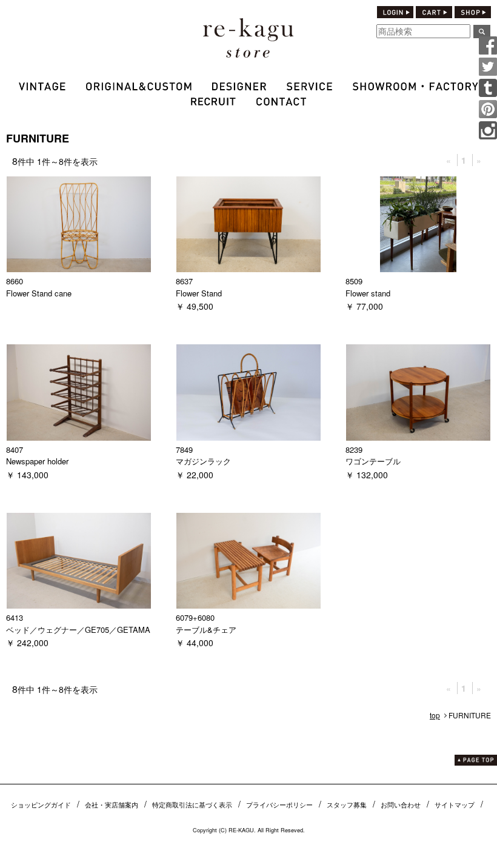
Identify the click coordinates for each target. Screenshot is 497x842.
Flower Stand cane (39, 293)
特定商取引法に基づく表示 (192, 804)
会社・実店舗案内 (111, 804)
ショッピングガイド (41, 804)
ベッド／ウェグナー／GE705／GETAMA (78, 629)
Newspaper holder (37, 461)
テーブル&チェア (206, 629)
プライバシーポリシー (279, 804)
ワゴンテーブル (373, 461)
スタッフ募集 (347, 804)
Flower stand (367, 293)
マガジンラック (203, 461)
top (435, 715)
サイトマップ (455, 804)
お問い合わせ (401, 804)
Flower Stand (199, 293)
